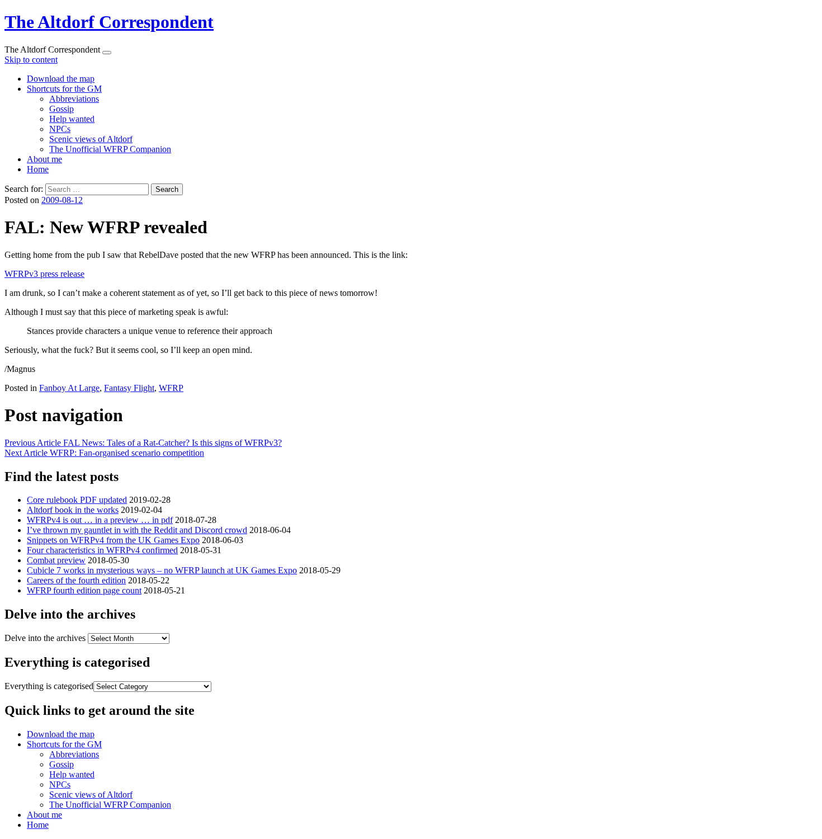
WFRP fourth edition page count (84, 590)
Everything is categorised (48, 686)
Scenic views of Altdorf (91, 139)
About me (44, 159)
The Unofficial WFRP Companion (110, 149)
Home (38, 169)
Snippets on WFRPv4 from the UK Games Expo (113, 540)
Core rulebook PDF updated (77, 500)
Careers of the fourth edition (76, 580)
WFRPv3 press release (44, 274)
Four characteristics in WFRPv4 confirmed (102, 550)
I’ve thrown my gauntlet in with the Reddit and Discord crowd (137, 530)
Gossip (61, 109)
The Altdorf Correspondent (109, 22)
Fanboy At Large (69, 388)
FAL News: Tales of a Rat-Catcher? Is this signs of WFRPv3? (143, 442)
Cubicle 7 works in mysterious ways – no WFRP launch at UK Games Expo (162, 570)
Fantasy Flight (129, 388)
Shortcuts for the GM (64, 88)
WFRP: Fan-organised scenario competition (104, 453)
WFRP (171, 388)
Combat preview (56, 560)
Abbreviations (74, 98)
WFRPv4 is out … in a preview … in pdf (100, 520)
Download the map (61, 78)
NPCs (59, 129)
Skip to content (31, 59)
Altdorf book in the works (73, 510)
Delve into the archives (45, 638)
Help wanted (72, 119)
